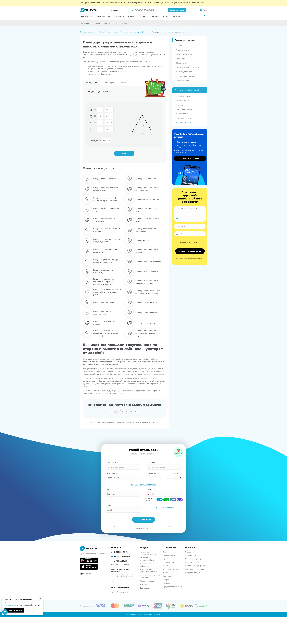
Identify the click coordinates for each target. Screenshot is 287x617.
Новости (166, 566)
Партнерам (167, 576)
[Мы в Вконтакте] (118, 576)
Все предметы (145, 588)
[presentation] (130, 55)
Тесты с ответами (120, 23)
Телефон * (152, 489)
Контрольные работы (184, 109)
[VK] (173, 499)
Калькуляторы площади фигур (187, 67)
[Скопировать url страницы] (112, 411)
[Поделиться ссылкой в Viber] (121, 411)
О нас (165, 552)
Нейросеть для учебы (193, 573)
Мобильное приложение (194, 569)
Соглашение (9, 605)
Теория (124, 83)
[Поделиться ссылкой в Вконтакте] (131, 411)
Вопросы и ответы (192, 562)
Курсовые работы (182, 101)
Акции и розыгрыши (171, 569)
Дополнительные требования (143, 484)
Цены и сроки (86, 16)
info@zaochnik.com (122, 556)
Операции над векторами (186, 76)
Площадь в (95, 140)
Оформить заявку (177, 10)
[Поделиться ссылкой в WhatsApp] (116, 411)
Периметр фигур (182, 80)
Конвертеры (180, 59)
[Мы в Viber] (123, 576)
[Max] (180, 499)
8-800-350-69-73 (121, 552)
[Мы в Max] (132, 576)
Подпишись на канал (190, 158)
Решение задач (182, 114)
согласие (197, 260)
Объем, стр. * (153, 473)
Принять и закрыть (14, 610)
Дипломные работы (183, 96)
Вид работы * (112, 462)
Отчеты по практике (184, 118)
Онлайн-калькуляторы (101, 23)
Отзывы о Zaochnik (170, 562)
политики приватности (180, 260)
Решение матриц (182, 50)
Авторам (114, 10)
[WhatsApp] (166, 499)
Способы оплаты (102, 16)
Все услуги (144, 584)
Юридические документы (173, 587)
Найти (124, 153)
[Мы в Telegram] (113, 576)
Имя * (109, 489)
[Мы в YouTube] (123, 592)
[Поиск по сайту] (205, 16)
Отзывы (142, 16)
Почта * (110, 505)
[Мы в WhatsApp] (127, 576)
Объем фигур (181, 63)
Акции (165, 16)
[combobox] (123, 466)
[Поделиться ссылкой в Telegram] (126, 411)
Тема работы (112, 473)
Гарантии (131, 16)
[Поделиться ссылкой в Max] (136, 411)
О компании (118, 16)
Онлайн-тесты (190, 555)
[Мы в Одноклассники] (118, 592)
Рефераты (180, 105)
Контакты (176, 16)
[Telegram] (160, 499)
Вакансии (166, 573)
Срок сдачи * (174, 473)
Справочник (154, 16)
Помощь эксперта (147, 581)
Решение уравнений (184, 72)
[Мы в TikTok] (127, 592)
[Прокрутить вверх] (282, 607)
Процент (179, 45)
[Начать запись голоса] (177, 218)
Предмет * (152, 462)
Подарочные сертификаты (195, 566)
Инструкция (109, 83)
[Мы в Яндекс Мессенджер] (113, 581)
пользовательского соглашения (194, 258)
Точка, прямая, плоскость (185, 54)
